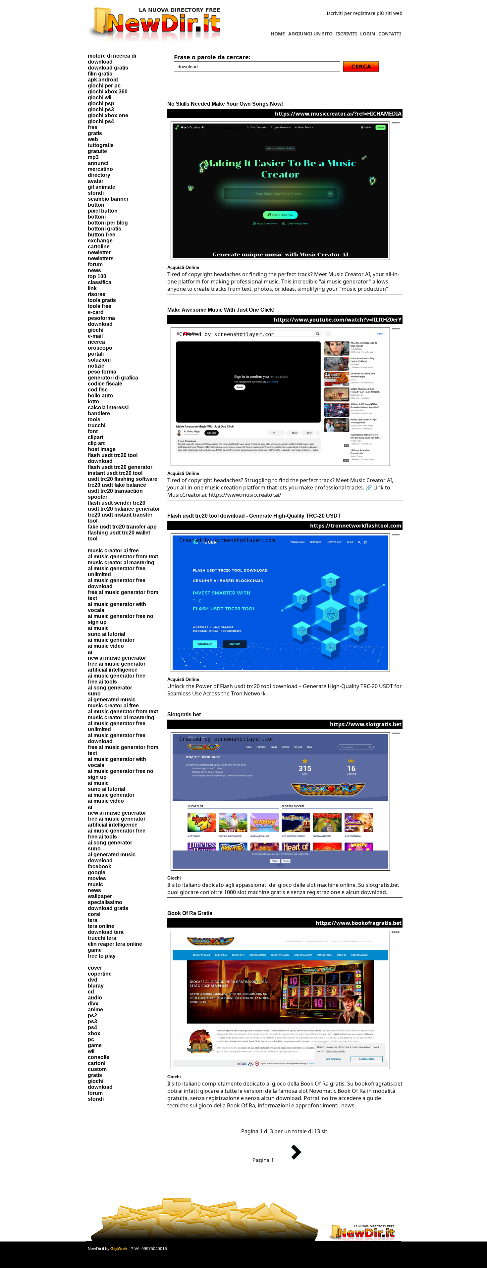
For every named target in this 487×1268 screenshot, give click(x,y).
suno (94, 693)
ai (90, 652)
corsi (94, 914)
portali (96, 354)
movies (97, 878)
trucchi (96, 425)
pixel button (103, 211)
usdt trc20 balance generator (124, 509)
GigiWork (119, 1248)
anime (95, 1009)
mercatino (100, 169)
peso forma (102, 372)
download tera (106, 932)
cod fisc (98, 389)
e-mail (95, 336)
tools (94, 419)
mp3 (93, 157)
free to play (102, 956)
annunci (98, 163)
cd (91, 991)
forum (95, 264)
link (92, 288)
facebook (99, 866)
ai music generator (111, 640)
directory (99, 175)
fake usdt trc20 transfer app (122, 527)
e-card (96, 312)
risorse (96, 294)
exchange (100, 240)
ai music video (106, 646)
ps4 (92, 1027)
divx (93, 1003)
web (93, 139)
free (92, 127)
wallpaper (100, 896)
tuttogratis (101, 145)
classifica (99, 282)
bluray (96, 986)
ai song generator (110, 687)
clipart (95, 437)
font (93, 431)
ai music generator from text (123, 556)
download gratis (108, 68)
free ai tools (102, 682)
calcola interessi (108, 407)
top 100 (97, 276)
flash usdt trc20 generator (120, 467)
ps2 (92, 1015)
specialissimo (105, 902)
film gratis (100, 73)
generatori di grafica (113, 377)
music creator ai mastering (121, 562)
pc (91, 1039)
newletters (101, 258)
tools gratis (102, 300)
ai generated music (111, 699)
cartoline (99, 246)
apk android (103, 79)
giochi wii (99, 97)
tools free (99, 306)
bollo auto (100, 395)
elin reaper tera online (115, 944)
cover (95, 968)
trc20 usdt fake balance (117, 485)
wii (91, 1051)
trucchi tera (102, 938)
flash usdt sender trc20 (116, 503)
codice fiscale (105, 383)
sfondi (96, 193)
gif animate (101, 187)
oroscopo (100, 348)
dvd (92, 980)
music (95, 884)
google (96, 872)
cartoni (96, 1063)
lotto (93, 401)
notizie (96, 366)
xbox (94, 1033)
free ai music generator (116, 664)
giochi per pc (104, 85)
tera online (101, 926)
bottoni (97, 217)
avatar (95, 181)
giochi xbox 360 (108, 91)
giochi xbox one (108, 115)
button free (101, 234)
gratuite (97, 151)
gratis (95, 133)
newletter (99, 252)
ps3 (92, 1021)
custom (97, 1069)
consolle (98, 1057)
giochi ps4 (101, 121)
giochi (95, 330)
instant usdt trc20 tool (115, 473)
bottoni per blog (108, 223)
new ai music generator (117, 658)
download (100, 324)
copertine (100, 974)
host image (102, 449)
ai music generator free (116, 676)
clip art (96, 443)
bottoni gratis (104, 228)
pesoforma (101, 318)
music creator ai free (113, 550)
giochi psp (101, 103)
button (96, 205)
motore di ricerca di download (112, 59)
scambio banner (108, 199)
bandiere (99, 413)
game (95, 950)
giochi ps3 (101, 109)
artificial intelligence (112, 670)
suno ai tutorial (106, 634)
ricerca (96, 342)
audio (95, 997)
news (94, 270)
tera (92, 920)
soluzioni (99, 360)
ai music (98, 628)
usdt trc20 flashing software (122, 479)
